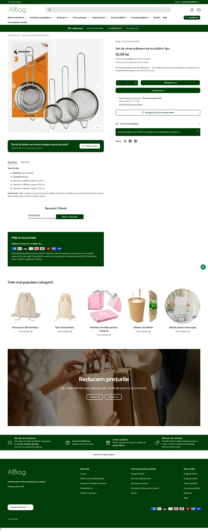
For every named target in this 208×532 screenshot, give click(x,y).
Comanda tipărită (139, 17)
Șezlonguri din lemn (139, 483)
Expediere (129, 59)
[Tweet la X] (125, 141)
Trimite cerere (91, 146)
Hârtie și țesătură (16, 17)
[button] (203, 267)
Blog (165, 17)
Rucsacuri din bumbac (25, 327)
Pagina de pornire (14, 35)
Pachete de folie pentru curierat (104, 329)
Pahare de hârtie (143, 327)
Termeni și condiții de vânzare (93, 483)
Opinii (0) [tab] (25, 162)
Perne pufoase (80, 17)
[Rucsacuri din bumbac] (25, 306)
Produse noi (113, 397)
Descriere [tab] (12, 162)
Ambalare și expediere (40, 17)
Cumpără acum (158, 90)
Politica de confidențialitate (92, 478)
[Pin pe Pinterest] (135, 141)
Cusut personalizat (192, 488)
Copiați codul (133, 28)
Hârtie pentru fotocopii (182, 327)
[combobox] (108, 9)
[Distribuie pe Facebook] (130, 141)
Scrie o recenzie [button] (69, 216)
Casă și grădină (118, 17)
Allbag (118, 41)
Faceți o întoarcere (88, 493)
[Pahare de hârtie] (143, 306)
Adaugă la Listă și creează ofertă (159, 112)
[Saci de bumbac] (64, 306)
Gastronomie (99, 17)
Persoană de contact (18, 22)
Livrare (83, 473)
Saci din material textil (141, 478)
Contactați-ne (86, 488)
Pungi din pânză (191, 478)
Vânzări (156, 17)
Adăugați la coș (170, 82)
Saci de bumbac (64, 327)
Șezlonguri (62, 17)
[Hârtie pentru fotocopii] (182, 306)
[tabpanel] (56, 182)
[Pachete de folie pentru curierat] (104, 306)
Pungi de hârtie (137, 473)
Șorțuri (134, 493)
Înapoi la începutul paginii (104, 454)
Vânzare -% (94, 397)
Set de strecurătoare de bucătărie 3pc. (35, 35)
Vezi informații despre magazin (131, 104)
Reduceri (188, 493)
